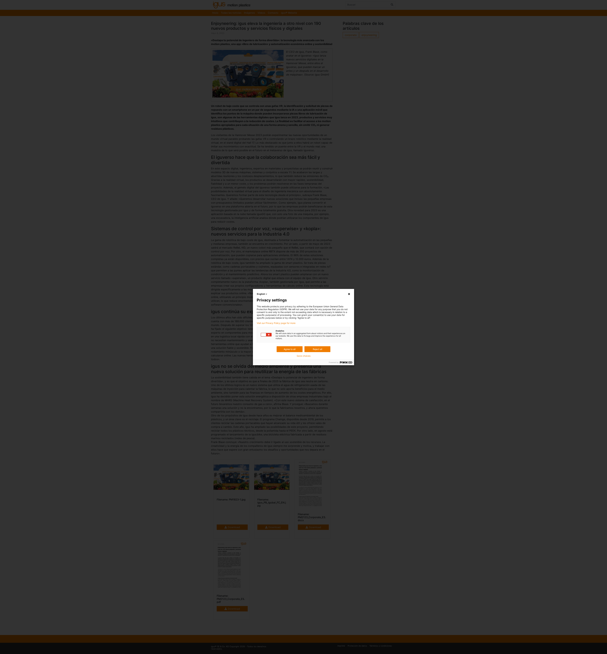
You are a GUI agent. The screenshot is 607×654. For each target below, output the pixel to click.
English (261, 294)
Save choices (303, 356)
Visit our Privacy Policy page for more (276, 323)
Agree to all (289, 349)
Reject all (317, 349)
